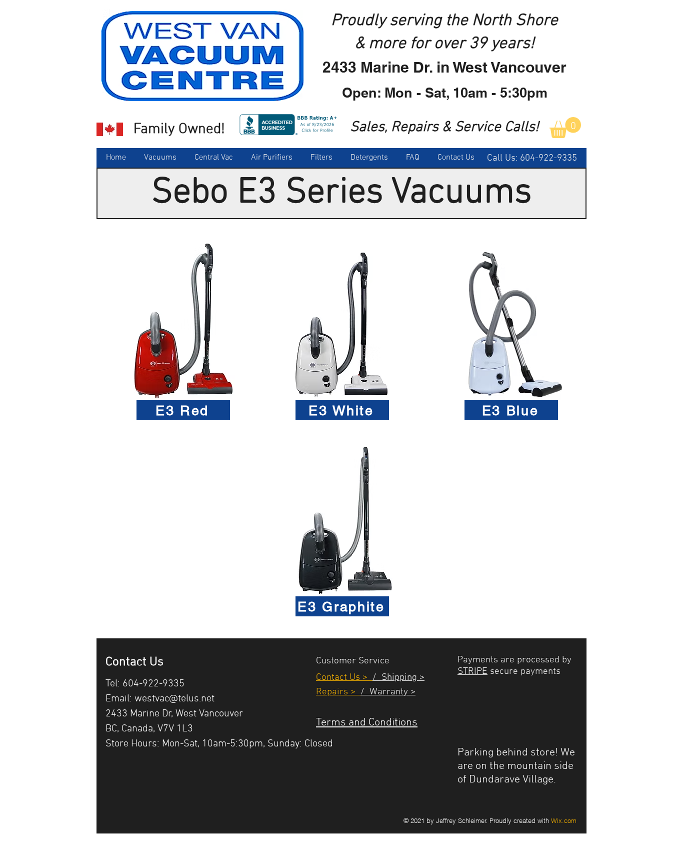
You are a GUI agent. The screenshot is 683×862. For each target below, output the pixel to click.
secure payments (524, 671)
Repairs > (338, 692)
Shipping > (400, 677)
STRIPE (473, 671)
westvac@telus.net (174, 699)
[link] (565, 127)
